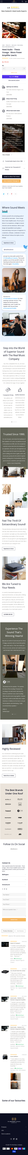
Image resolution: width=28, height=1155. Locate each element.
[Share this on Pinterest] (11, 194)
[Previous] (3, 669)
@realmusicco (14, 849)
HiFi (14, 186)
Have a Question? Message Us (11, 181)
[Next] (25, 669)
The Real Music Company (16, 1144)
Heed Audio (10, 186)
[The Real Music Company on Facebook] (4, 889)
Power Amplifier (8, 188)
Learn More (9, 94)
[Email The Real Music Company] (3, 889)
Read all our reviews (9, 775)
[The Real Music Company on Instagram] (6, 889)
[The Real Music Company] (14, 1)
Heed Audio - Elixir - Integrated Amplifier (18, 988)
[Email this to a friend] (15, 194)
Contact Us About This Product (12, 176)
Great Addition (14, 1056)
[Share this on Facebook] (7, 194)
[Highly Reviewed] (14, 734)
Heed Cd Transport (15, 943)
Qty (3, 65)
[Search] (22, 1)
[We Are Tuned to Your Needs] (14, 568)
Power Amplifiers (19, 186)
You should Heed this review (17, 970)
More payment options (14, 80)
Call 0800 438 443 (8, 614)
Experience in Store (9, 242)
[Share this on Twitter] (3, 194)
